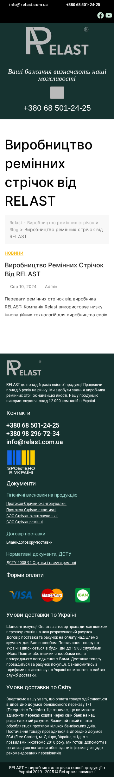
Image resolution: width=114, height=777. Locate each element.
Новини (14, 253)
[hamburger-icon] (57, 92)
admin (51, 286)
